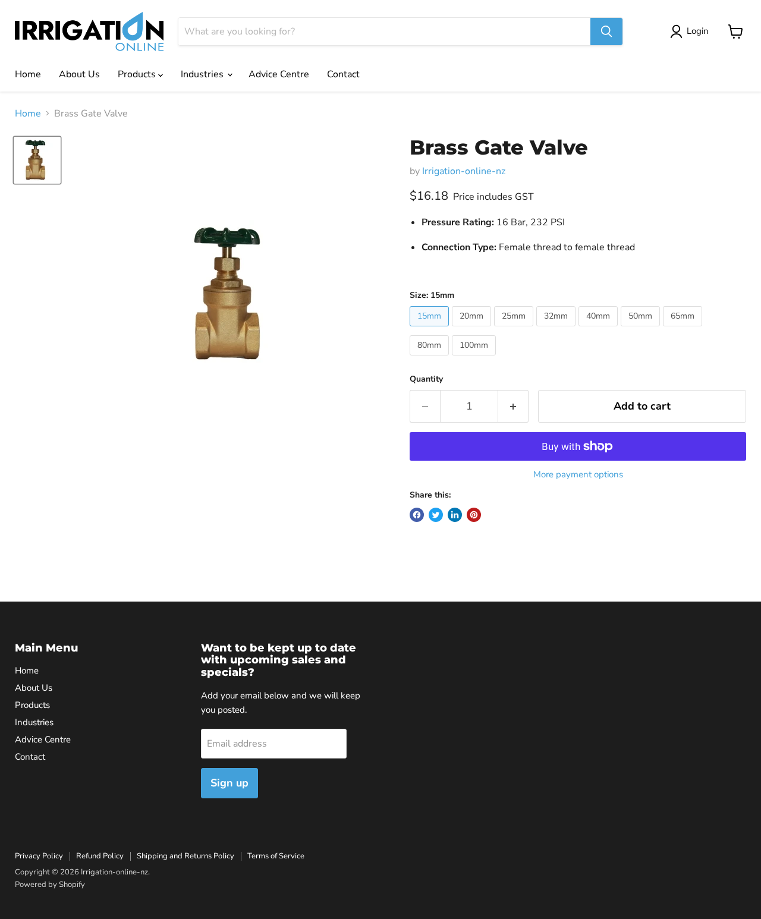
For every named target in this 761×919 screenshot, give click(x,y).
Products (138, 74)
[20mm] (473, 329)
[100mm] (475, 358)
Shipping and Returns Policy (185, 856)
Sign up (229, 783)
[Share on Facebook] (417, 515)
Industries (203, 74)
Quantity (426, 379)
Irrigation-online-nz (463, 171)
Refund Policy (100, 856)
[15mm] (431, 329)
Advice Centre (279, 74)
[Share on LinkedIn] (455, 515)
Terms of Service (275, 856)
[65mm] (684, 329)
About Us (79, 74)
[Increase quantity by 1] (513, 406)
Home (28, 74)
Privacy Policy (39, 856)
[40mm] (599, 329)
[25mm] (515, 329)
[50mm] (642, 329)
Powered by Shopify (50, 884)
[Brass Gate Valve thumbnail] (37, 160)
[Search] (606, 31)
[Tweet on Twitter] (436, 515)
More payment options (578, 475)
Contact (343, 74)
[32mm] (557, 329)
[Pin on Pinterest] (474, 515)
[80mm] (431, 358)
